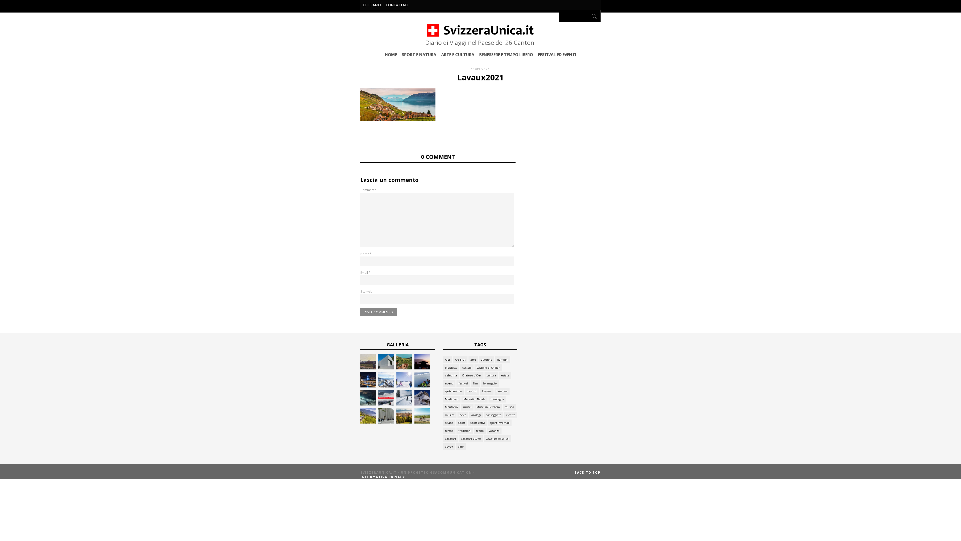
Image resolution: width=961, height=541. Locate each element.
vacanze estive (471, 438)
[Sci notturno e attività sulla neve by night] (368, 404)
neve (462, 415)
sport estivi (477, 423)
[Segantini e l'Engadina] (368, 368)
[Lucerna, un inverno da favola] (368, 386)
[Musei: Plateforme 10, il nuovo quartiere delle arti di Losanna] (386, 422)
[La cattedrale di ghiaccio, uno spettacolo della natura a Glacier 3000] (386, 404)
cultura (491, 375)
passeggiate (493, 415)
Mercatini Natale (474, 399)
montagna (497, 399)
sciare (449, 423)
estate (505, 375)
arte (473, 359)
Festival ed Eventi (557, 54)
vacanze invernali (497, 438)
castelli (466, 367)
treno (480, 431)
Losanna (502, 391)
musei (467, 407)
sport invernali (500, 423)
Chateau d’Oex (472, 375)
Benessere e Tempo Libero (506, 54)
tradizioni (464, 431)
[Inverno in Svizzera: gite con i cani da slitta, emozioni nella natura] (422, 404)
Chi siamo (372, 5)
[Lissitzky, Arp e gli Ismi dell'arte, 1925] (386, 368)
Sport (461, 423)
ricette (510, 415)
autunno (486, 359)
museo (509, 407)
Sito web (366, 291)
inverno (472, 391)
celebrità (451, 375)
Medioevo (451, 399)
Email (365, 272)
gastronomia (453, 391)
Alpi (447, 359)
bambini (502, 359)
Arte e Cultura (457, 54)
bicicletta (451, 367)
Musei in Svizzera (488, 407)
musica (449, 415)
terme (449, 431)
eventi (449, 383)
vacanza (494, 431)
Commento (369, 190)
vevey (449, 446)
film (475, 383)
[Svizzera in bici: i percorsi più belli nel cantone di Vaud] (422, 422)
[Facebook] (554, 16)
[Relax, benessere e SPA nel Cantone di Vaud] (404, 368)
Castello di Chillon (488, 367)
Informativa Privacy (382, 477)
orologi (476, 415)
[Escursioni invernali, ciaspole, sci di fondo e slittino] (404, 404)
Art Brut (460, 359)
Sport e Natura (419, 54)
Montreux (451, 407)
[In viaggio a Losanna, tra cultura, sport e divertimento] (404, 422)
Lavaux (487, 391)
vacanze (450, 438)
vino (461, 446)
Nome (366, 254)
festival (463, 383)
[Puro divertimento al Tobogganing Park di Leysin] (422, 386)
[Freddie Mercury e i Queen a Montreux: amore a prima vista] (422, 368)
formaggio (490, 383)
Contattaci (397, 5)
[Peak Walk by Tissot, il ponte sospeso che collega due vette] (386, 386)
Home (391, 54)
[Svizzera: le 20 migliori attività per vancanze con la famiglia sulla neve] (404, 386)
